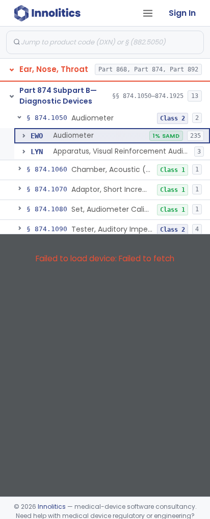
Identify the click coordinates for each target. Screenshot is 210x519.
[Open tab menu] (147, 13)
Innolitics (52, 506)
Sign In (182, 13)
